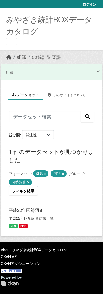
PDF (23, 226)
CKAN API (9, 256)
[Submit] (87, 116)
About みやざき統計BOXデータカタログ (34, 249)
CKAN (10, 283)
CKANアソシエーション (20, 263)
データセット (27, 94)
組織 (21, 57)
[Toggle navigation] (11, 41)
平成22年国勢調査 (26, 210)
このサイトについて (68, 94)
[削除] (45, 174)
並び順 (14, 134)
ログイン (89, 4)
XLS (13, 226)
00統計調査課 (46, 57)
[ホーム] (8, 57)
